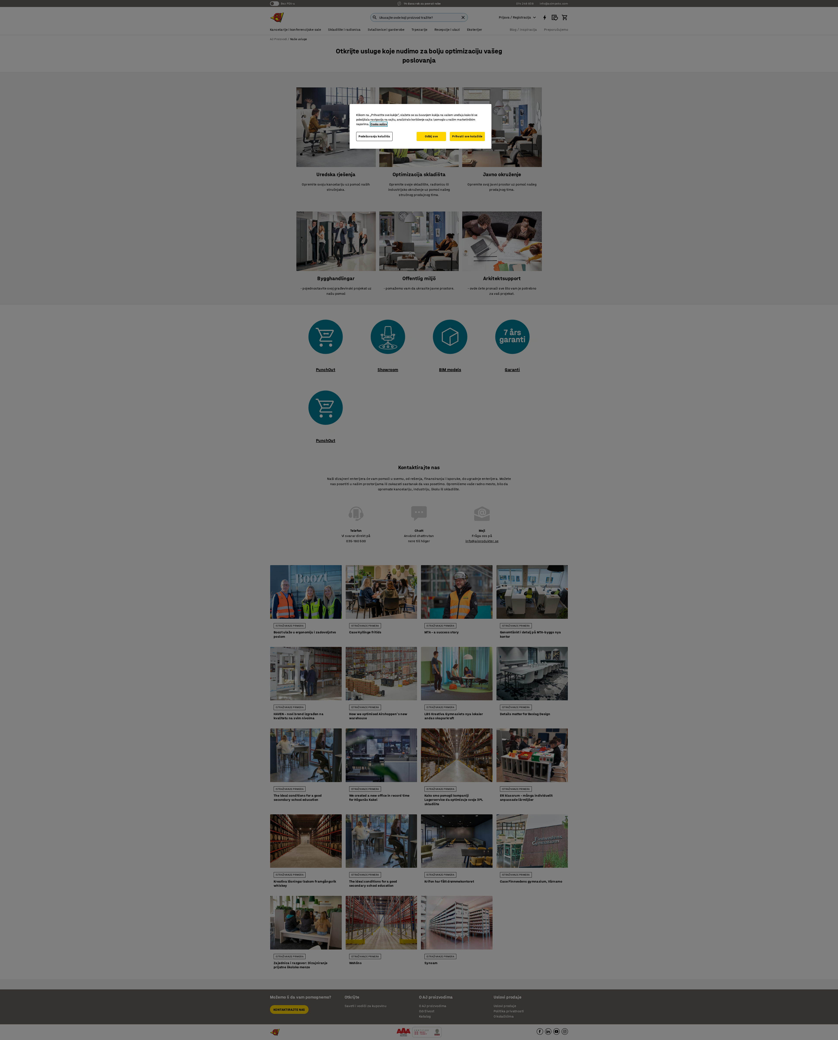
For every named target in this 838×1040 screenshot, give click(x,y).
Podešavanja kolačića (374, 136)
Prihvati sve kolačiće (467, 136)
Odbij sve (431, 136)
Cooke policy (379, 124)
